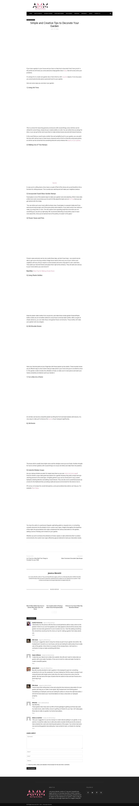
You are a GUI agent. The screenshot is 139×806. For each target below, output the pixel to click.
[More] (43, 548)
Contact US (97, 13)
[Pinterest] (35, 548)
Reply (33, 635)
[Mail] (92, 792)
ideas (65, 70)
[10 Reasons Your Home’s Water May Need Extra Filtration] (74, 598)
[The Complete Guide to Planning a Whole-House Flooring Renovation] (54, 598)
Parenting (76, 13)
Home (30, 13)
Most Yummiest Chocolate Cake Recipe (72, 558)
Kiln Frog (71, 199)
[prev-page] (53, 612)
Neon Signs (35, 488)
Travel (90, 13)
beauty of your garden (74, 140)
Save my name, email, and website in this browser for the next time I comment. (49, 764)
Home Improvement (59, 13)
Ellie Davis (35, 685)
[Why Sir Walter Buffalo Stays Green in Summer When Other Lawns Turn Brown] (35, 598)
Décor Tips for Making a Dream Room (43, 271)
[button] (110, 14)
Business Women (48, 13)
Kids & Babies (69, 13)
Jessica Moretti (54, 573)
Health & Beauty (38, 13)
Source (55, 183)
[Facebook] (28, 548)
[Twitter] (31, 548)
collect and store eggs (70, 473)
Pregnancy (84, 13)
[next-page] (56, 612)
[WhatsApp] (39, 548)
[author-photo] (54, 572)
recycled (64, 77)
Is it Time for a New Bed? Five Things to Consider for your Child (37, 559)
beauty (50, 419)
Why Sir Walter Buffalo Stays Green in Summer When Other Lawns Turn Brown (35, 607)
